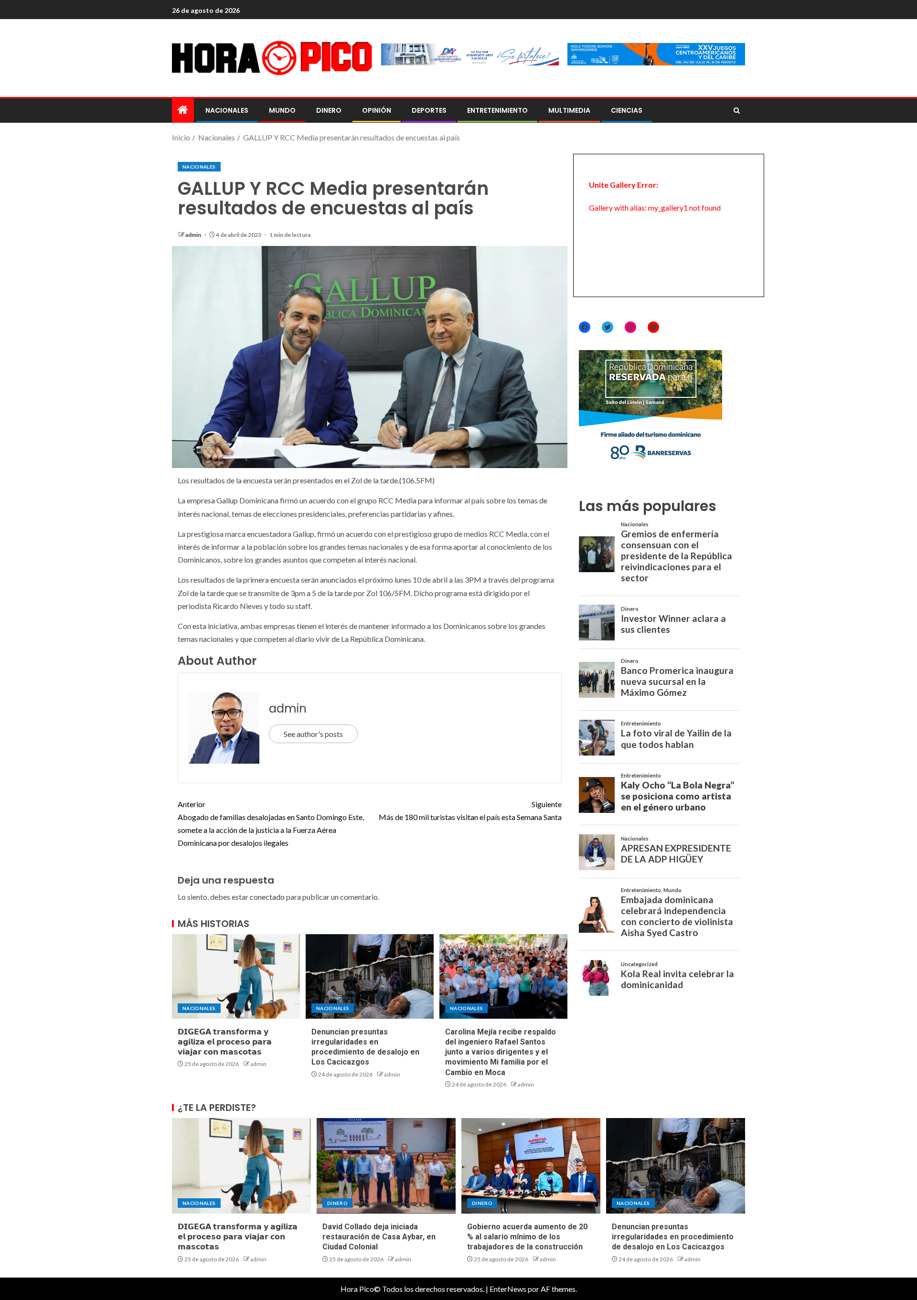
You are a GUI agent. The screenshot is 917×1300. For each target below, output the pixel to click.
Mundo (282, 110)
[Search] (737, 111)
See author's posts (313, 733)
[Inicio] (183, 110)
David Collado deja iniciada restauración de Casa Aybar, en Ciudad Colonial (379, 1237)
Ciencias (626, 110)
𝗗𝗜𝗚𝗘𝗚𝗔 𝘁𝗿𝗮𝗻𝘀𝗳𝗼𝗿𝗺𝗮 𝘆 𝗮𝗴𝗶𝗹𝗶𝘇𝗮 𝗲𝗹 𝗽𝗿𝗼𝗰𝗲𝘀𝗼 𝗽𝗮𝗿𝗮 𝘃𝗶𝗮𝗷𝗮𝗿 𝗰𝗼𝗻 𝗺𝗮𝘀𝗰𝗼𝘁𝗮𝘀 (225, 1042)
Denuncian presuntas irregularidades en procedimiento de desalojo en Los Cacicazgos (673, 1237)
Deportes (429, 110)
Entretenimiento (497, 110)
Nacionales (226, 110)
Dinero (328, 110)
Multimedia (569, 110)
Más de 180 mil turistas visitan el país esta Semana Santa (470, 810)
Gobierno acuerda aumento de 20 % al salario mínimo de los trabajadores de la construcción (527, 1237)
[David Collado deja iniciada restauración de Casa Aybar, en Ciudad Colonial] (386, 1166)
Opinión (376, 110)
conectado (267, 896)
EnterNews (508, 1288)
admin (193, 234)
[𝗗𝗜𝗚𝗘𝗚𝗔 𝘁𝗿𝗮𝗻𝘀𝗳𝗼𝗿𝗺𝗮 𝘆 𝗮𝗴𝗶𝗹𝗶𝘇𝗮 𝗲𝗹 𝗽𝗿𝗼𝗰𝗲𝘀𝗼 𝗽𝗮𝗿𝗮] (236, 976)
